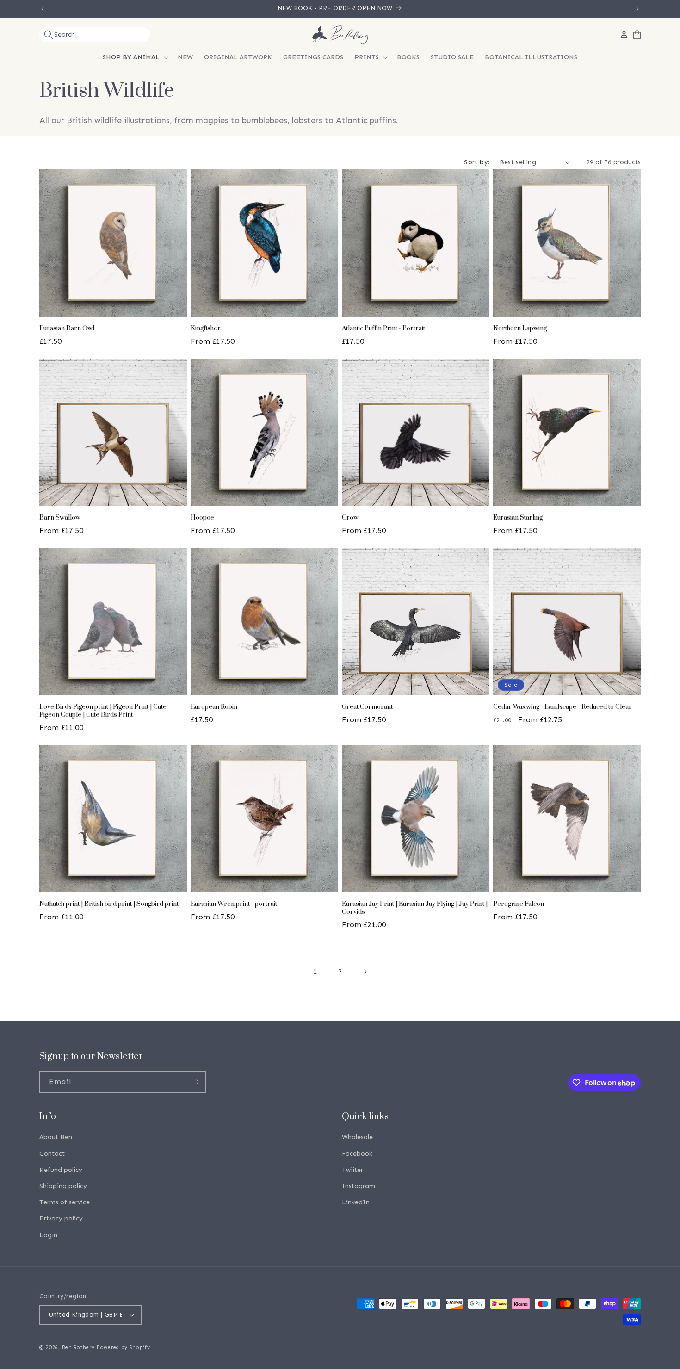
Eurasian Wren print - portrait (234, 904)
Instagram (358, 1186)
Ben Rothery (78, 1347)
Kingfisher (206, 329)
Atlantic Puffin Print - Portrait (383, 329)
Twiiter (352, 1170)
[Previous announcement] (42, 9)
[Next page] (365, 971)
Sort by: (477, 162)
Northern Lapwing (520, 329)
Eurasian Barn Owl (66, 329)
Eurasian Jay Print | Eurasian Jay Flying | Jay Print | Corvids (415, 908)
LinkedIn (356, 1202)
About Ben (55, 1137)
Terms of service (64, 1202)
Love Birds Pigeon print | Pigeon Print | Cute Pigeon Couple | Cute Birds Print (103, 711)
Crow (350, 518)
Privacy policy (61, 1218)
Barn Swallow (59, 518)
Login (48, 1235)
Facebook (357, 1154)
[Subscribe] (195, 1082)
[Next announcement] (637, 9)
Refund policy (60, 1170)
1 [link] (315, 971)
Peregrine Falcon (518, 904)
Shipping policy (63, 1186)
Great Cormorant (367, 707)
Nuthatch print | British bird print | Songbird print (109, 904)
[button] (94, 34)
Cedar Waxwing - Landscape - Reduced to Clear (562, 707)
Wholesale (357, 1137)
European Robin (214, 707)
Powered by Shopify (123, 1347)
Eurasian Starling (518, 518)
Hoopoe (202, 518)
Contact (52, 1154)
